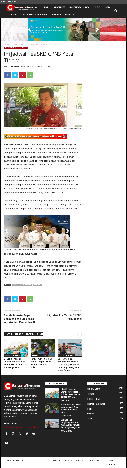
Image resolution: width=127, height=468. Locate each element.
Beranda (7, 44)
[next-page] (80, 334)
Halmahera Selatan (13, 355)
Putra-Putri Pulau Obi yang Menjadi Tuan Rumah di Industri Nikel (42, 363)
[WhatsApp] (30, 75)
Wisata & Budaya (29, 14)
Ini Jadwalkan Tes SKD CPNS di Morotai (64, 316)
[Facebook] (7, 75)
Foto (87, 7)
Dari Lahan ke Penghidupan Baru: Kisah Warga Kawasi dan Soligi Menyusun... (71, 423)
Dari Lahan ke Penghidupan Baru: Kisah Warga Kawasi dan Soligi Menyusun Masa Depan (69, 364)
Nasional (44, 14)
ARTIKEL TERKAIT (15, 334)
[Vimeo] (27, 434)
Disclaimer (95, 460)
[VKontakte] (34, 434)
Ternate (90, 394)
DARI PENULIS (34, 334)
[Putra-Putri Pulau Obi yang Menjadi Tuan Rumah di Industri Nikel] (43, 348)
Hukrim (107, 7)
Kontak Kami (109, 460)
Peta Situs (68, 460)
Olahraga (15, 14)
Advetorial (56, 14)
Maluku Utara (75, 7)
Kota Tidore (25, 285)
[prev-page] (76, 334)
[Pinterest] (22, 75)
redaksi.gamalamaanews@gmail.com (22, 427)
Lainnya (68, 14)
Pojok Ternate (59, 7)
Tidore (23, 48)
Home (46, 7)
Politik (97, 7)
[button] (115, 11)
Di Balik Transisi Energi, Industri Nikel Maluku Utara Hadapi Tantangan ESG (15, 363)
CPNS (15, 285)
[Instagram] (14, 434)
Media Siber (81, 460)
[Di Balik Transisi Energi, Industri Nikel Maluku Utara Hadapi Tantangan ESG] (16, 348)
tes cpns (37, 285)
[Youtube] (7, 443)
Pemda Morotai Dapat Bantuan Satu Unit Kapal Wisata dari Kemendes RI (20, 318)
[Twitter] (15, 75)
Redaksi (15, 66)
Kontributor (111, 464)
